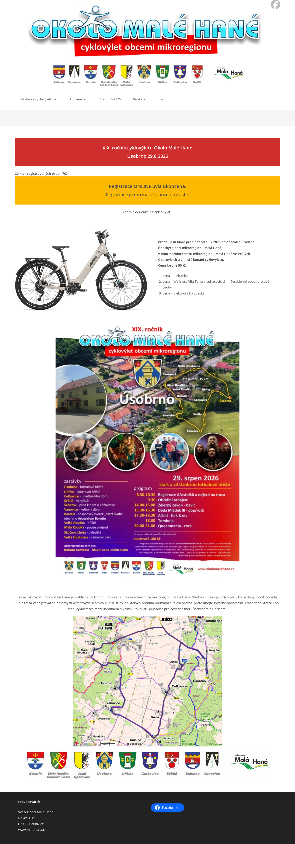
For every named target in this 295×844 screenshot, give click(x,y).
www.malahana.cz (32, 829)
